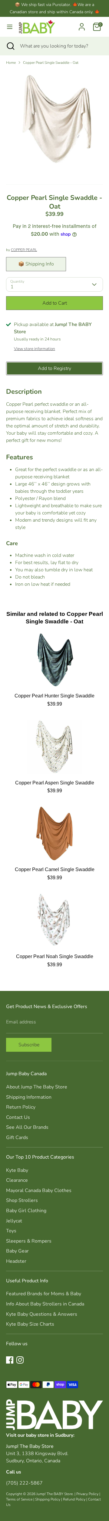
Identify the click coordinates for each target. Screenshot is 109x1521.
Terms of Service (19, 1499)
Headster (16, 1261)
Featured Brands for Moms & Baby (43, 1293)
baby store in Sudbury (49, 1435)
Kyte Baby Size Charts (30, 1324)
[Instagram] (20, 1360)
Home (11, 62)
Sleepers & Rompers (28, 1241)
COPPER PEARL (24, 249)
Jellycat (14, 1221)
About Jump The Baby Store (36, 1087)
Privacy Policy (87, 1494)
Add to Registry (54, 368)
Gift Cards (17, 1137)
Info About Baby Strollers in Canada (45, 1304)
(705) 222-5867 (24, 1483)
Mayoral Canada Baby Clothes (38, 1190)
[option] (54, 118)
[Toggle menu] (10, 27)
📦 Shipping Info (36, 264)
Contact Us (18, 1117)
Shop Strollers (22, 1200)
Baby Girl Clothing (26, 1210)
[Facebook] (9, 1360)
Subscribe (28, 1044)
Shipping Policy (47, 1499)
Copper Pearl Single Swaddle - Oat (50, 62)
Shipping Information (28, 1097)
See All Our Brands (27, 1127)
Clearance (17, 1180)
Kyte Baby (17, 1170)
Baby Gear (17, 1251)
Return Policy (20, 1107)
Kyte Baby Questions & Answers (41, 1314)
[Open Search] (10, 46)
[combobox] (59, 46)
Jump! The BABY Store (54, 1494)
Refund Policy (74, 1499)
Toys (11, 1231)
